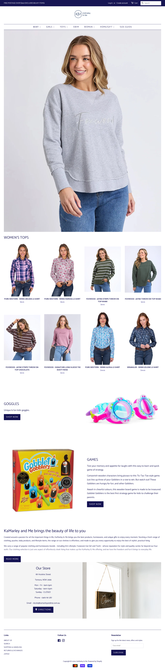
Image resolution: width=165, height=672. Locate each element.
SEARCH (7, 643)
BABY (36, 27)
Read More (12, 559)
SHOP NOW (12, 417)
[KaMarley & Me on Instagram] (63, 641)
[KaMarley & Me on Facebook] (59, 641)
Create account (122, 3)
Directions (44, 609)
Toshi (98, 546)
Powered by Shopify (95, 661)
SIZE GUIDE (126, 27)
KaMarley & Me (81, 661)
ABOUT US (8, 640)
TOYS (63, 27)
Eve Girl (88, 546)
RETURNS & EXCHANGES (13, 650)
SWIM (76, 27)
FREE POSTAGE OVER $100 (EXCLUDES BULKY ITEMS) (24, 3)
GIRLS (49, 27)
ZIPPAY (7, 654)
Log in (110, 3)
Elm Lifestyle (70, 546)
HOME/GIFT (106, 27)
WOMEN (88, 27)
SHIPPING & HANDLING (13, 647)
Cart (136, 3)
